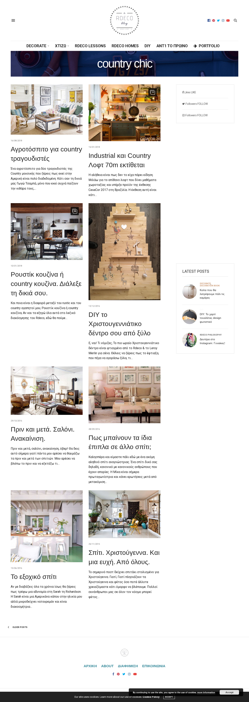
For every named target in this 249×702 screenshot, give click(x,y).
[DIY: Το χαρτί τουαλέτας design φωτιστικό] (191, 316)
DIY (148, 46)
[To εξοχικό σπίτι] (47, 526)
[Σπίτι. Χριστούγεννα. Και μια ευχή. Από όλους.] (124, 514)
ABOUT (107, 666)
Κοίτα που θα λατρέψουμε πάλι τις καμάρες (212, 293)
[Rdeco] (124, 20)
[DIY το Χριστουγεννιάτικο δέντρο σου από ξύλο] (124, 251)
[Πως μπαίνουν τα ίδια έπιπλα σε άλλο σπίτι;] (124, 394)
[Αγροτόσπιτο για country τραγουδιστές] (47, 109)
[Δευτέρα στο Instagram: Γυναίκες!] (191, 340)
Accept (229, 692)
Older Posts (19, 627)
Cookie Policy (151, 696)
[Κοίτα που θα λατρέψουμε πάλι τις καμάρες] (191, 291)
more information (206, 692)
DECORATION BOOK (210, 286)
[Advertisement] (205, 193)
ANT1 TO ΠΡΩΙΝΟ (172, 46)
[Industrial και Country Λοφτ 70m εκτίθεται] (124, 112)
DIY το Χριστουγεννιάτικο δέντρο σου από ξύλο (120, 324)
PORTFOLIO (209, 46)
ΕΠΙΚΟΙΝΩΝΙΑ (153, 666)
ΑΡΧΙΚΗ (90, 666)
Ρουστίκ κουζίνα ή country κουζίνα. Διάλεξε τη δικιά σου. (46, 283)
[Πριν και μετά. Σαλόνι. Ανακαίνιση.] (47, 390)
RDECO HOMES (125, 46)
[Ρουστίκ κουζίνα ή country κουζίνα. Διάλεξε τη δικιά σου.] (47, 231)
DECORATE (36, 46)
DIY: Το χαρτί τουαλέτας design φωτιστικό (210, 318)
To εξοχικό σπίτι (34, 576)
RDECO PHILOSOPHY (211, 335)
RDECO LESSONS (90, 46)
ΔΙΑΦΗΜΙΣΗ (128, 666)
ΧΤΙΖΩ (60, 46)
